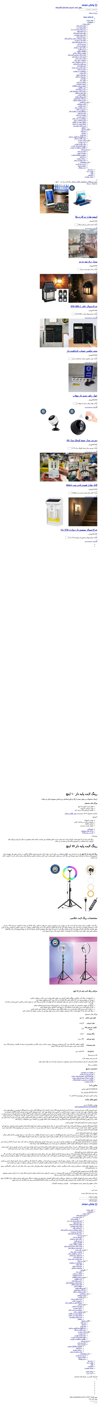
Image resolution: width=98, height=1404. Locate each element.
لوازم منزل (86, 24)
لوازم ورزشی (81, 151)
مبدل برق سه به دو (88, 261)
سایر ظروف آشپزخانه (79, 42)
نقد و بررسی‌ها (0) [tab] (87, 832)
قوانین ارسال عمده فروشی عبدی (82, 1078)
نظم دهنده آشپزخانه (79, 33)
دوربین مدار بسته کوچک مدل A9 (82, 440)
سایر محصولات (85, 162)
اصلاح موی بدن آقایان (79, 122)
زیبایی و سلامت (85, 102)
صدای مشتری (89, 177)
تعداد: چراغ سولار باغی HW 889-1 (86, 314)
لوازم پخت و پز (81, 27)
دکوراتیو (83, 78)
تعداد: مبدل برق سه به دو (89, 269)
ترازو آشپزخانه (81, 36)
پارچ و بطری (82, 49)
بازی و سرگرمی (81, 164)
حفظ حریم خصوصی (87, 1072)
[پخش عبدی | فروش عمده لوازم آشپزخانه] (88, 18)
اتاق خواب (82, 73)
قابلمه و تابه (74, 1219)
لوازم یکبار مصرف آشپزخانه (77, 55)
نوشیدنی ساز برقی (80, 60)
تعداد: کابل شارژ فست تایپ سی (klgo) (85, 493)
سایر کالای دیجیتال (80, 138)
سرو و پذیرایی (81, 44)
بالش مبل (83, 80)
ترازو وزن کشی (81, 109)
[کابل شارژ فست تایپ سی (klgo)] (68, 481)
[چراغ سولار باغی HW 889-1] (68, 302)
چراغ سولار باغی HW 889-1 (84, 306)
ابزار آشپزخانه (81, 31)
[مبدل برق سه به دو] (83, 257)
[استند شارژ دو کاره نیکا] (68, 213)
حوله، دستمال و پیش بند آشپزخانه (75, 38)
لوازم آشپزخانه (81, 26)
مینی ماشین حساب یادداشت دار (82, 351)
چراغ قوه (83, 157)
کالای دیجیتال (85, 129)
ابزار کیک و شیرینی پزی (78, 29)
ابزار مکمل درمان (80, 107)
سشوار (83, 127)
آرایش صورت (81, 116)
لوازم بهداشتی (81, 104)
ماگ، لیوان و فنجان (80, 47)
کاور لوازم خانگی (80, 93)
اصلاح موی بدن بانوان (79, 124)
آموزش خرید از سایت (86, 1074)
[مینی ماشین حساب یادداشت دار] (68, 347)
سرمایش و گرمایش (79, 64)
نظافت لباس (82, 95)
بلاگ (92, 173)
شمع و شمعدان (81, 84)
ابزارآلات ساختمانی (80, 98)
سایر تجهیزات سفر (80, 160)
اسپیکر (83, 133)
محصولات (90, 22)
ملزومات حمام (81, 75)
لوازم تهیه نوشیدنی (80, 35)
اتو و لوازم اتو (81, 66)
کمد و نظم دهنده (80, 96)
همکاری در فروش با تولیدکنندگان (83, 1080)
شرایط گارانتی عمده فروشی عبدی (82, 1076)
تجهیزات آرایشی (81, 115)
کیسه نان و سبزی (80, 40)
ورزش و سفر (85, 149)
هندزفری (83, 135)
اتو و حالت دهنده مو (79, 126)
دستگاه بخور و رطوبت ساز (77, 111)
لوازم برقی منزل (80, 58)
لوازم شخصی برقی (80, 120)
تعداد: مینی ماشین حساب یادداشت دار (85, 358)
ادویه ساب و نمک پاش (79, 56)
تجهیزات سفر (81, 153)
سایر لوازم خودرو (80, 144)
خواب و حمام (81, 69)
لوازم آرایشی (82, 113)
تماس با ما (90, 171)
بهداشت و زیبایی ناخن (79, 118)
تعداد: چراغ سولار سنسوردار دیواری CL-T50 (83, 537)
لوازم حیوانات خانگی (79, 100)
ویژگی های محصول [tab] (87, 831)
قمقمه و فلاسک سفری (78, 155)
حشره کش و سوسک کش (78, 91)
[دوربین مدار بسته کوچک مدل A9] (68, 436)
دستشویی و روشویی (79, 71)
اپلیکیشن (90, 175)
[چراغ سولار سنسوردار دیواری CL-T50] (68, 525)
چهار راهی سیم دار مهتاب (85, 395)
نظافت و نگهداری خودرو (78, 147)
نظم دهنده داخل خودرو (78, 146)
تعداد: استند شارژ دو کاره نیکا (88, 224)
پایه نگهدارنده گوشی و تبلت (77, 137)
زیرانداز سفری (81, 158)
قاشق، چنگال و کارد (79, 53)
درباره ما (90, 169)
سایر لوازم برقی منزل (79, 67)
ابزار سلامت (82, 106)
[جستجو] (96, 11)
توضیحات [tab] (90, 829)
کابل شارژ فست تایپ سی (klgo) (81, 485)
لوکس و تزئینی (81, 82)
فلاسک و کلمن (81, 51)
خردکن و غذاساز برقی (79, 62)
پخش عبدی (89, 20)
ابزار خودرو (82, 142)
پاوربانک (83, 131)
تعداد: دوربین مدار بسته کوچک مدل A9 (85, 448)
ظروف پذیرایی (81, 46)
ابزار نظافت (82, 87)
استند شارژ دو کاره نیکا (86, 217)
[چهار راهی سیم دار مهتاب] (83, 391)
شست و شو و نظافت (79, 86)
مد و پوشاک (82, 167)
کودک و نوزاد (82, 166)
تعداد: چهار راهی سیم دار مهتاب (87, 403)
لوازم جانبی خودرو (84, 140)
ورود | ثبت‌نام (93, 13)
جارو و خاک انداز (80, 89)
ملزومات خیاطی (80, 76)
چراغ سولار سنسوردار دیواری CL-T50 (79, 530)
